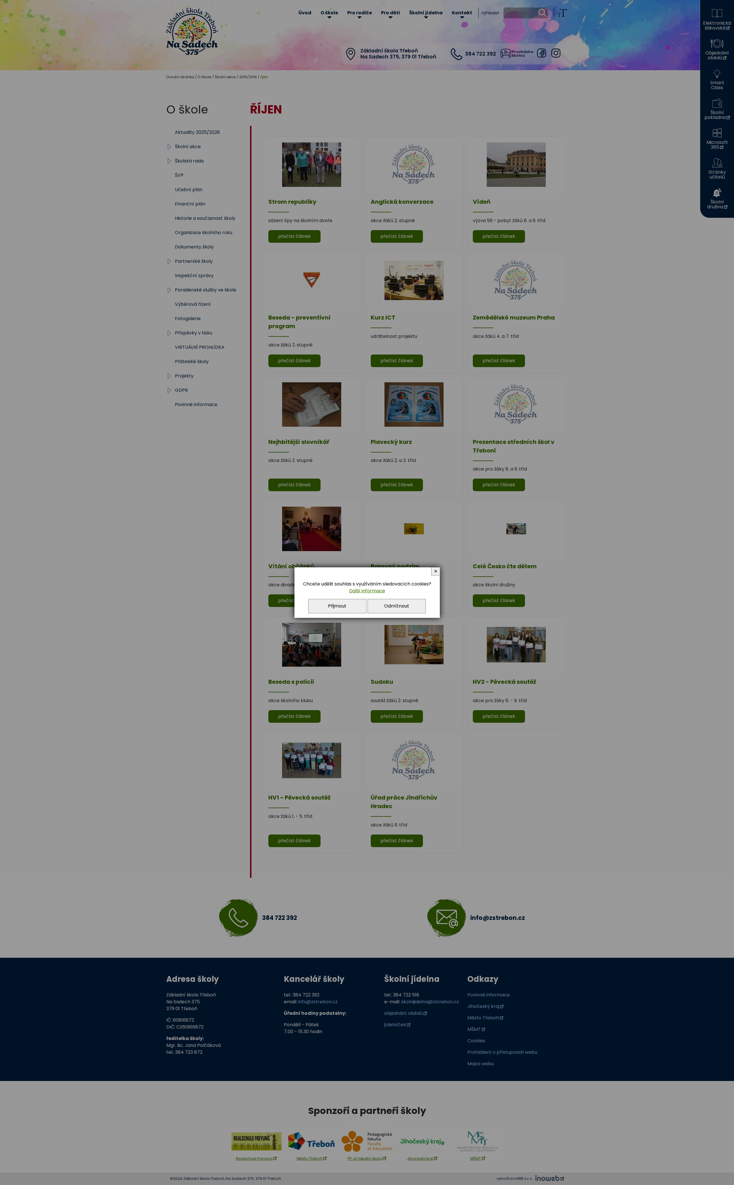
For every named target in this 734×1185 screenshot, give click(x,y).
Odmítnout (396, 606)
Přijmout (337, 606)
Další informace (367, 590)
